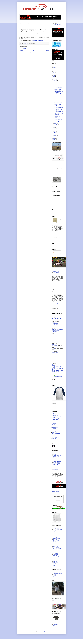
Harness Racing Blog (56, 538)
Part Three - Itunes (55, 305)
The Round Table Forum (56, 437)
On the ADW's (54, 322)
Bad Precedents (54, 345)
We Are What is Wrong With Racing (57, 329)
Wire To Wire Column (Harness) (58, 566)
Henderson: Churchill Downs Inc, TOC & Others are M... (58, 83)
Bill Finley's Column (56, 528)
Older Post (47, 50)
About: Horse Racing (56, 527)
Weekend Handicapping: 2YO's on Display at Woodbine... (59, 87)
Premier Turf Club (55, 552)
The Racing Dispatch (56, 465)
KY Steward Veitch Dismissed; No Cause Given (58, 85)
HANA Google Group (56, 537)
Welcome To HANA (56, 271)
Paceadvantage (55, 624)
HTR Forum (54, 428)
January (55, 135)
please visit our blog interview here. (38, 40)
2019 (54, 68)
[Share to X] (32, 43)
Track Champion (54, 438)
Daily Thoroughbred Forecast (57, 573)
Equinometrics (55, 534)
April (55, 131)
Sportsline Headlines (56, 462)
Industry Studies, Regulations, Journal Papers (57, 419)
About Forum (54, 424)
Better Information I (55, 354)
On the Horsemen (55, 323)
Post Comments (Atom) (27, 52)
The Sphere (54, 353)
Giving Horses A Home (55, 341)
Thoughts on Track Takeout (56, 335)
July (54, 127)
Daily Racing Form (56, 572)
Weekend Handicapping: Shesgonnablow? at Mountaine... (58, 105)
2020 (54, 67)
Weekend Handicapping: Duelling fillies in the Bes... (58, 95)
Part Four (58, 318)
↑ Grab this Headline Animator (58, 376)
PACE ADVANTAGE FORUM (56, 433)
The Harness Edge (56, 464)
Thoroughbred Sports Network (57, 576)
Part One (59, 317)
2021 (54, 66)
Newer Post (21, 50)
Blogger (45, 631)
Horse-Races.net (55, 545)
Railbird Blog (55, 555)
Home (34, 50)
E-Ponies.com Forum (55, 427)
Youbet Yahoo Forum (55, 439)
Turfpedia (54, 563)
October (55, 123)
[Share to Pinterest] (34, 43)
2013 (54, 76)
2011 (54, 79)
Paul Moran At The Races (57, 549)
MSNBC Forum (54, 432)
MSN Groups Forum (55, 431)
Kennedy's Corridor (56, 547)
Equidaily (54, 454)
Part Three (55, 318)
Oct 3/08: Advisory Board (56, 365)
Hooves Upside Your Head (57, 540)
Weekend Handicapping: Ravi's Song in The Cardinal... (58, 116)
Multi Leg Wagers (55, 352)
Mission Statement (56, 272)
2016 (54, 72)
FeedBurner (60, 501)
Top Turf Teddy (55, 468)
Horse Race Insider (56, 541)
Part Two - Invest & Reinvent (56, 304)
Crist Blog (53, 348)
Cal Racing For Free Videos (57, 529)
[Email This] (30, 43)
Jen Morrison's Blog (56, 546)
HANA (54, 625)
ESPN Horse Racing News (57, 455)
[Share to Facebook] (33, 43)
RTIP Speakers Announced (58, 109)
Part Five (61, 318)
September (56, 124)
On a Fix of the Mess (55, 324)
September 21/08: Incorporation (57, 364)
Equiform (54, 575)
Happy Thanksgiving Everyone (58, 93)
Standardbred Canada (56, 463)
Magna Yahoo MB (55, 429)
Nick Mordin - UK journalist (57, 548)
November (55, 81)
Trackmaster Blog (55, 562)
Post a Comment (23, 48)
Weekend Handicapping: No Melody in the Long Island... (58, 108)
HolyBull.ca (55, 539)
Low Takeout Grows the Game (56, 334)
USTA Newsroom (55, 469)
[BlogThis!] (31, 43)
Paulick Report (55, 460)
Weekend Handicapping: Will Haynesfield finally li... (58, 90)
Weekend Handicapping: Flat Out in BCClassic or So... (58, 119)
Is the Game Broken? (55, 330)
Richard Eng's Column (56, 556)
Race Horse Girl (55, 554)
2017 (54, 71)
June (55, 128)
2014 (54, 75)
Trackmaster (55, 577)
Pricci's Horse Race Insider (57, 461)
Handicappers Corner (56, 457)
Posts (54, 251)
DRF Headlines (55, 453)
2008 (54, 139)
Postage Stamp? (54, 331)
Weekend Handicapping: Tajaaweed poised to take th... (58, 98)
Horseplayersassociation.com (56, 24)
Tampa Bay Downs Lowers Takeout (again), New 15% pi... (58, 111)
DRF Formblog (55, 531)
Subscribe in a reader (55, 491)
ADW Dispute (54, 344)
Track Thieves (55, 561)
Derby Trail (54, 423)
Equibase (54, 574)
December (55, 80)
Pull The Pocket (55, 553)
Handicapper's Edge (56, 456)
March (55, 132)
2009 (54, 138)
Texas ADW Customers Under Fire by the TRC (58, 121)
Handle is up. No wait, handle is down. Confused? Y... (58, 114)
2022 (54, 64)
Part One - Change (55, 303)
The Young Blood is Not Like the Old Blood (58, 92)
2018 (54, 70)
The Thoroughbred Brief (56, 560)
